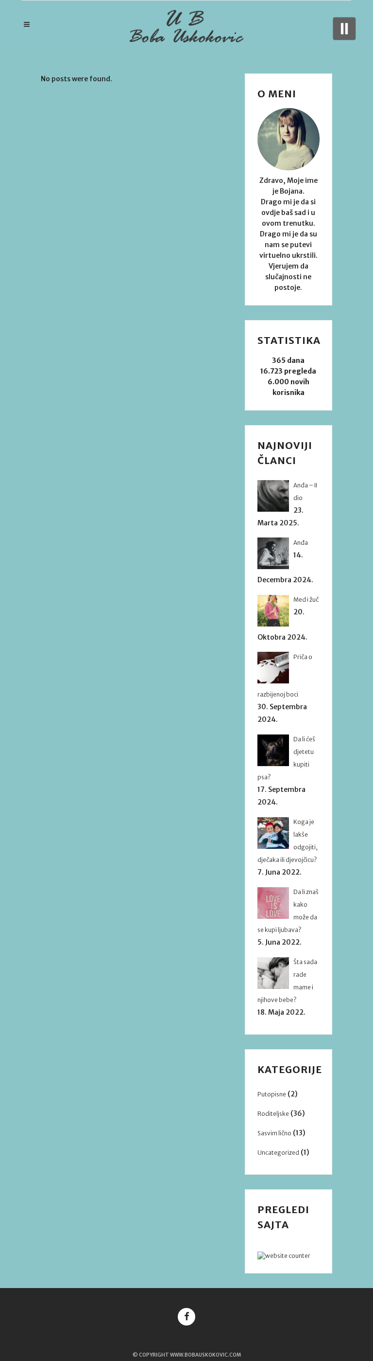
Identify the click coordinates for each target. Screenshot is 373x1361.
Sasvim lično (274, 1133)
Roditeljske (273, 1113)
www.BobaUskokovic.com (205, 1355)
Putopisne (271, 1094)
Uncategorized (278, 1152)
